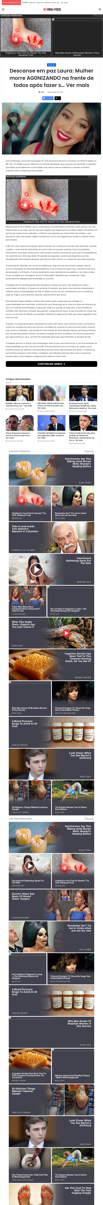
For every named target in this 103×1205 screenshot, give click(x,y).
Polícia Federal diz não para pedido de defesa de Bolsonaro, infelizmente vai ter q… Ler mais (82, 437)
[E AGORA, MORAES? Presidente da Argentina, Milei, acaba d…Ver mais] (52, 423)
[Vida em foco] (51, 9)
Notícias (51, 65)
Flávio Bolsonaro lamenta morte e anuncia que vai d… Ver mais (18, 435)
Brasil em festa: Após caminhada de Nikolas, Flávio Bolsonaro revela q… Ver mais (82, 405)
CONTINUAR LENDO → (51, 363)
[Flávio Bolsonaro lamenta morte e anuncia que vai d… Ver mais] (20, 423)
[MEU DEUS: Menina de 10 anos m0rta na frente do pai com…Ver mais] (52, 393)
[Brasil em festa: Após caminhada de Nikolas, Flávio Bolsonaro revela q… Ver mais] (83, 393)
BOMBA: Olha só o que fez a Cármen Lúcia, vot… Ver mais (19, 404)
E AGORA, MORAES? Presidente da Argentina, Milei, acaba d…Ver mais (51, 435)
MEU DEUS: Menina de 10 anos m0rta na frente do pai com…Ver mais (49, 3)
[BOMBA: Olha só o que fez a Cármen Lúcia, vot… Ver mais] (20, 393)
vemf (42, 92)
